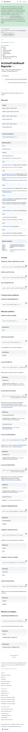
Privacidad (4, 726)
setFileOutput (5, 217)
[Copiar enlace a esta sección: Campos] (9, 257)
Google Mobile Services (6, 715)
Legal (18, 724)
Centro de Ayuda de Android (7, 709)
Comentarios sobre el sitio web (14, 726)
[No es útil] (13, 42)
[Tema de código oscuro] (26, 265)
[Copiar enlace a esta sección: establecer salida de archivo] (19, 530)
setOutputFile (5, 226)
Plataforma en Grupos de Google (8, 699)
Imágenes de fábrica (5, 683)
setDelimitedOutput (7, 210)
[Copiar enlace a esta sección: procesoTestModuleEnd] (16, 435)
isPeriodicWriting (7, 155)
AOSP (2, 39)
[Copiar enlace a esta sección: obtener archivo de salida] (17, 315)
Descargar (3, 679)
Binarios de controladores (6, 685)
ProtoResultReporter (12, 71)
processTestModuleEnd (8, 188)
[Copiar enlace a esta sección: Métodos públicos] (16, 311)
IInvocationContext (11, 175)
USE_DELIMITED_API (7, 127)
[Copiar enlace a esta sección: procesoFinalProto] (13, 362)
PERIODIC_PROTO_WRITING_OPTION (10, 111)
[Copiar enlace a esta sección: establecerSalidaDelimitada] (18, 506)
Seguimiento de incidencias (7, 719)
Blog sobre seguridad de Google (7, 697)
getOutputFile (6, 149)
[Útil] (11, 42)
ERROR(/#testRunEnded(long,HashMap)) (16, 203)
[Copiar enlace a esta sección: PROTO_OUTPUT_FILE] (15, 272)
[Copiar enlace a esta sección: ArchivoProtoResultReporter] (19, 299)
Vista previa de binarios (5, 681)
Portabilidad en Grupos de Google (8, 703)
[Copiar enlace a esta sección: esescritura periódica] (15, 337)
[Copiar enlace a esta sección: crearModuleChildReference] (19, 616)
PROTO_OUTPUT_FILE (7, 119)
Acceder (24, 1)
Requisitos (3, 677)
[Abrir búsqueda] (18, 1)
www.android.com (5, 713)
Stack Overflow (4, 717)
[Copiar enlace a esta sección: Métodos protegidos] (18, 612)
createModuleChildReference (17, 244)
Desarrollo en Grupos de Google (7, 701)
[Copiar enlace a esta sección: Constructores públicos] (20, 295)
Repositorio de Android (5, 675)
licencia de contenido (19, 663)
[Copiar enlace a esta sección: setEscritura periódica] (15, 581)
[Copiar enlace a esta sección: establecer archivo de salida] (19, 557)
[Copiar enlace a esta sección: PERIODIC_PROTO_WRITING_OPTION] (25, 261)
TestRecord (17, 93)
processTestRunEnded (7, 198)
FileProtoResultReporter (8, 137)
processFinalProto (7, 165)
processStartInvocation (8, 174)
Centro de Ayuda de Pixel (6, 711)
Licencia (22, 724)
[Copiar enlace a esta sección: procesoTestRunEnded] (16, 465)
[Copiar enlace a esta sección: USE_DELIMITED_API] (14, 283)
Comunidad (12, 724)
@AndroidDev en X (5, 693)
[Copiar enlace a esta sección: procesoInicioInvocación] (17, 391)
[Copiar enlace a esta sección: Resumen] (9, 100)
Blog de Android (4, 695)
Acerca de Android (5, 724)
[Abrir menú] (2, 1)
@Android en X (4, 691)
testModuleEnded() (7, 192)
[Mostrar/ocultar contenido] (9, 45)
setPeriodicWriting (7, 233)
